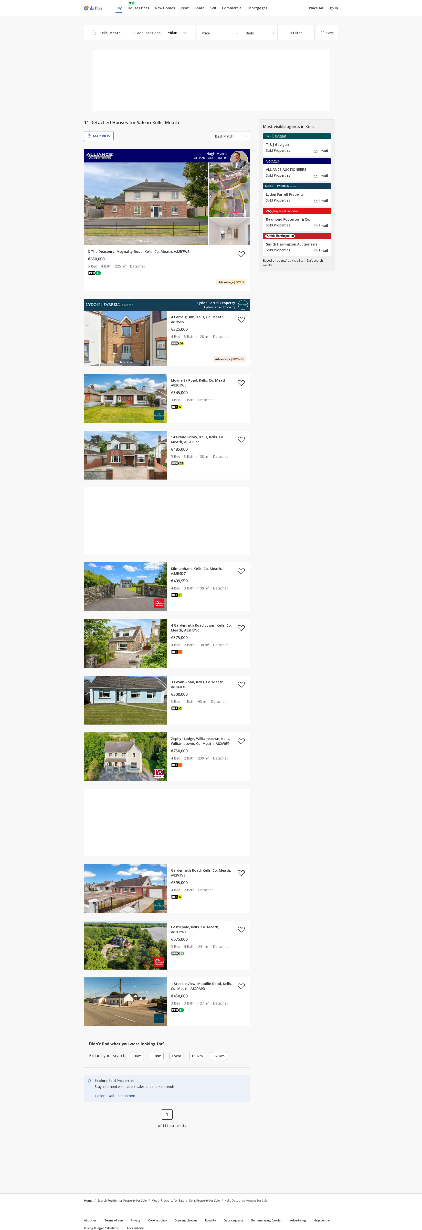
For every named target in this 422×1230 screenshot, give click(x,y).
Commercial (232, 8)
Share (199, 8)
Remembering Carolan (266, 1220)
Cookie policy (157, 1220)
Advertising (298, 1220)
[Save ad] (241, 254)
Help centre (322, 1220)
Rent (185, 8)
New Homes (165, 8)
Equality (210, 1220)
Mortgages (257, 8)
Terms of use (113, 1220)
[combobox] (139, 33)
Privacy (135, 1220)
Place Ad (316, 8)
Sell (213, 8)
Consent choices (186, 1220)
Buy (119, 8)
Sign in (332, 8)
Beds (250, 33)
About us (90, 1220)
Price (206, 33)
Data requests (233, 1220)
